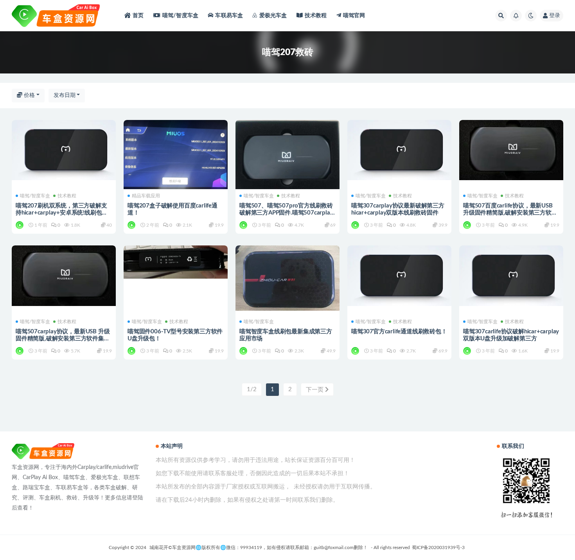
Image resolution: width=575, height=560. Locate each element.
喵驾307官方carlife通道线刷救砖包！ (399, 332)
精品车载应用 (146, 195)
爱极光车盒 (273, 15)
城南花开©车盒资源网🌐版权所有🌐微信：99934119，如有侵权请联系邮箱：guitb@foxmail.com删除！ (258, 547)
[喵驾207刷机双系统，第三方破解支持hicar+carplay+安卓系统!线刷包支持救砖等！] (64, 150)
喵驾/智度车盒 (180, 15)
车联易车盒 (229, 15)
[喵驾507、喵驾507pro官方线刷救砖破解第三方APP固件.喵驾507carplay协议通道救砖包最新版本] (287, 156)
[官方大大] (20, 225)
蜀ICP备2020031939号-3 (438, 547)
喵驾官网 (354, 15)
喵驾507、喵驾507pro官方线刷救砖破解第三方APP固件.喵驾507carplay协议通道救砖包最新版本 (286, 213)
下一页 (315, 390)
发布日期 (64, 95)
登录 (554, 15)
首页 (138, 15)
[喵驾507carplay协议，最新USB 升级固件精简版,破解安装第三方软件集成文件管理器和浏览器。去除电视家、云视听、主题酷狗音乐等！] (64, 275)
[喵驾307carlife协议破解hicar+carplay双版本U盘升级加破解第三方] (511, 275)
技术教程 (316, 15)
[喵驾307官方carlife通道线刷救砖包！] (399, 275)
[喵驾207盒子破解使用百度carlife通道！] (176, 159)
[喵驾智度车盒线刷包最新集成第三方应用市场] (287, 278)
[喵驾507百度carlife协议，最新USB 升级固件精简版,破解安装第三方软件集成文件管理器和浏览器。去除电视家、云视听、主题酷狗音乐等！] (511, 150)
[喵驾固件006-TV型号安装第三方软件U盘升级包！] (176, 261)
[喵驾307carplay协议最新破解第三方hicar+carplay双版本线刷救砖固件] (399, 150)
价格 (28, 95)
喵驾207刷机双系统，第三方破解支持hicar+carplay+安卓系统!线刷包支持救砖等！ (62, 213)
